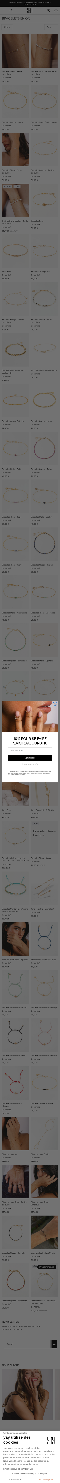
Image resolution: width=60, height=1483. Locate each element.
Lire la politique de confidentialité (18, 1469)
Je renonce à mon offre (30, 764)
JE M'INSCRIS (30, 758)
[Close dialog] (55, 704)
